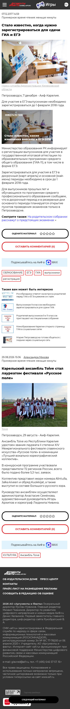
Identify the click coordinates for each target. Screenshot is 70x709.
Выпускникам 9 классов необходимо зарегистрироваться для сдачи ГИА (36, 306)
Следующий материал (34, 700)
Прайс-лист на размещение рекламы (30, 588)
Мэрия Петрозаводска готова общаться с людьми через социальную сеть (38, 338)
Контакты (10, 583)
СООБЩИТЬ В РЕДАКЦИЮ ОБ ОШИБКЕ (28, 593)
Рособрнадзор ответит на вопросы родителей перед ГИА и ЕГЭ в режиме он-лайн (41, 295)
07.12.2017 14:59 (10, 13)
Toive (5, 429)
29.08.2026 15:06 (11, 357)
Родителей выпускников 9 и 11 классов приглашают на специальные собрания (37, 317)
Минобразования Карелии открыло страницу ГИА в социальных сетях (40, 328)
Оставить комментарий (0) (35, 246)
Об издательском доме (20, 579)
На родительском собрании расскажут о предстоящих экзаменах (34, 218)
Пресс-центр (49, 579)
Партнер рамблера (32, 692)
